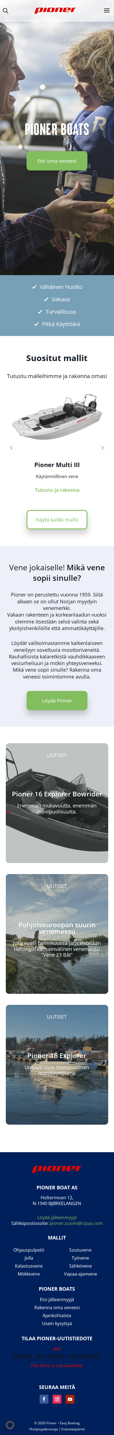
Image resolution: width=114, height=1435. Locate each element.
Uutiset (57, 755)
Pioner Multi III (57, 464)
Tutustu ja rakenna (57, 490)
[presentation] (11, 447)
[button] (10, 1425)
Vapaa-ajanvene (80, 1274)
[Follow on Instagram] (57, 1399)
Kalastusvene (29, 1266)
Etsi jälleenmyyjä (57, 1299)
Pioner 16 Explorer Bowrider (57, 793)
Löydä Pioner (57, 700)
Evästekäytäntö (73, 1429)
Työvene (80, 1258)
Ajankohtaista (57, 1315)
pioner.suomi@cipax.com (76, 1223)
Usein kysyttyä (57, 1323)
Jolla (29, 1258)
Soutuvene (80, 1250)
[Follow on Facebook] (44, 1399)
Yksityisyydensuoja (43, 1429)
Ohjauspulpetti (28, 1250)
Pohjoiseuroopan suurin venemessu (56, 928)
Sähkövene (80, 1266)
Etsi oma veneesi (57, 161)
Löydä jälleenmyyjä (57, 1217)
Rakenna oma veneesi (57, 1307)
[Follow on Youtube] (70, 1399)
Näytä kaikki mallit (57, 519)
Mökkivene (29, 1274)
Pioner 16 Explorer (56, 1055)
